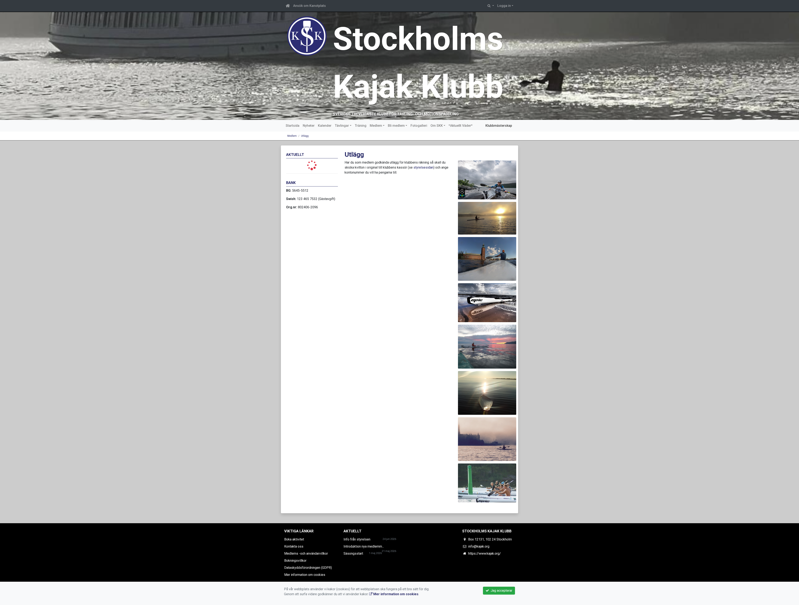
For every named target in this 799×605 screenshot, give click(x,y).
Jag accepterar (500, 591)
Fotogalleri (419, 126)
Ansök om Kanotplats (309, 6)
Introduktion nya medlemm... (364, 546)
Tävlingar (342, 126)
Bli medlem (396, 126)
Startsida (292, 126)
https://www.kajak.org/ (484, 553)
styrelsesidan (423, 167)
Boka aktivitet (294, 539)
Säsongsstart (353, 553)
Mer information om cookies (304, 575)
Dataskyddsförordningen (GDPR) (308, 568)
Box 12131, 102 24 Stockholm (490, 539)
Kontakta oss (293, 546)
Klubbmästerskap (498, 126)
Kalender (324, 126)
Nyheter (309, 126)
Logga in (504, 6)
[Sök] (491, 6)
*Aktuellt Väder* (461, 126)
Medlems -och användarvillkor (306, 553)
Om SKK (437, 126)
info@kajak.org (478, 546)
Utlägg (305, 135)
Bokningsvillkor (295, 561)
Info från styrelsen (357, 539)
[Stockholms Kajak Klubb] (307, 36)
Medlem (376, 126)
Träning (360, 126)
